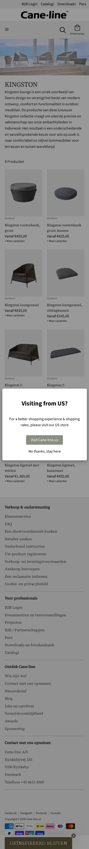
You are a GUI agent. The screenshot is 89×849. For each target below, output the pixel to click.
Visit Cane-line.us (44, 440)
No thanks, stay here (44, 451)
